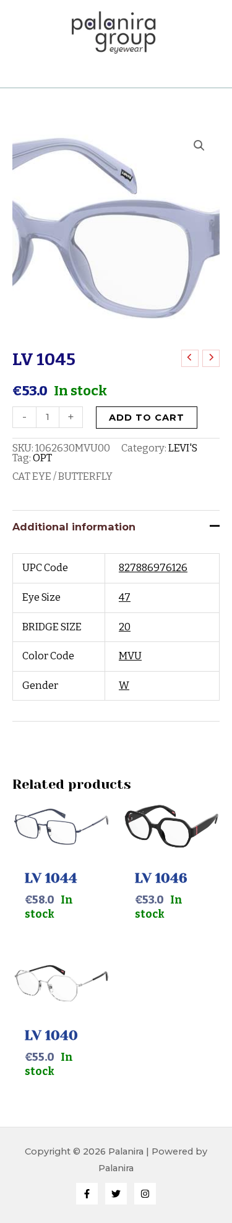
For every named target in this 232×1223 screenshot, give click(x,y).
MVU (130, 656)
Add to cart (146, 417)
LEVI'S (182, 448)
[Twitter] (116, 1193)
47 (125, 597)
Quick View (61, 840)
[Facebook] (87, 1193)
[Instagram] (145, 1193)
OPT (42, 458)
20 (125, 627)
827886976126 (153, 568)
